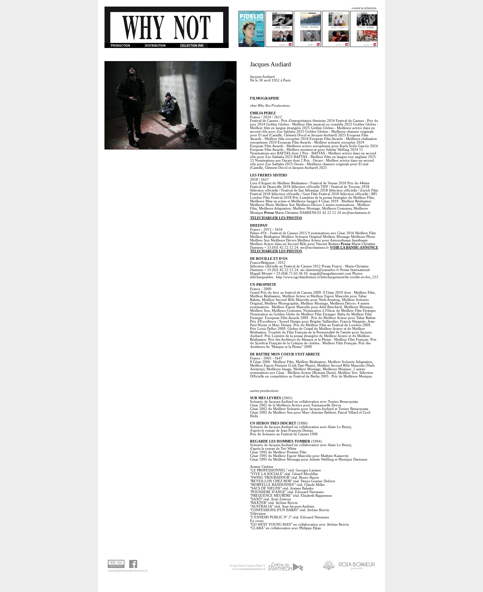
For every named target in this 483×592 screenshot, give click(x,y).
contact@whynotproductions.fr (128, 570)
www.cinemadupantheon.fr (248, 569)
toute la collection (365, 8)
